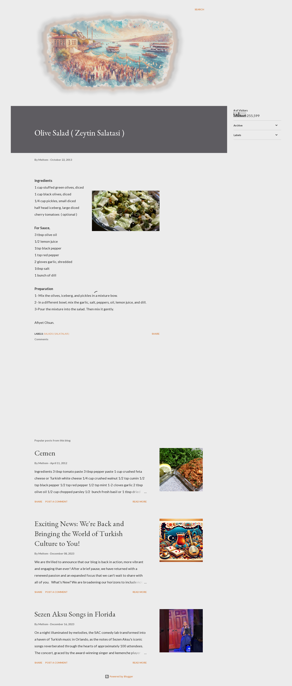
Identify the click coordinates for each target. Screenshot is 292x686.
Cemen (44, 453)
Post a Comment (56, 501)
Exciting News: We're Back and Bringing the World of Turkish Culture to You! (79, 533)
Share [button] (156, 333)
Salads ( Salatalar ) (56, 333)
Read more (140, 501)
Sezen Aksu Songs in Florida (75, 614)
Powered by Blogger (121, 676)
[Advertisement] (259, 163)
